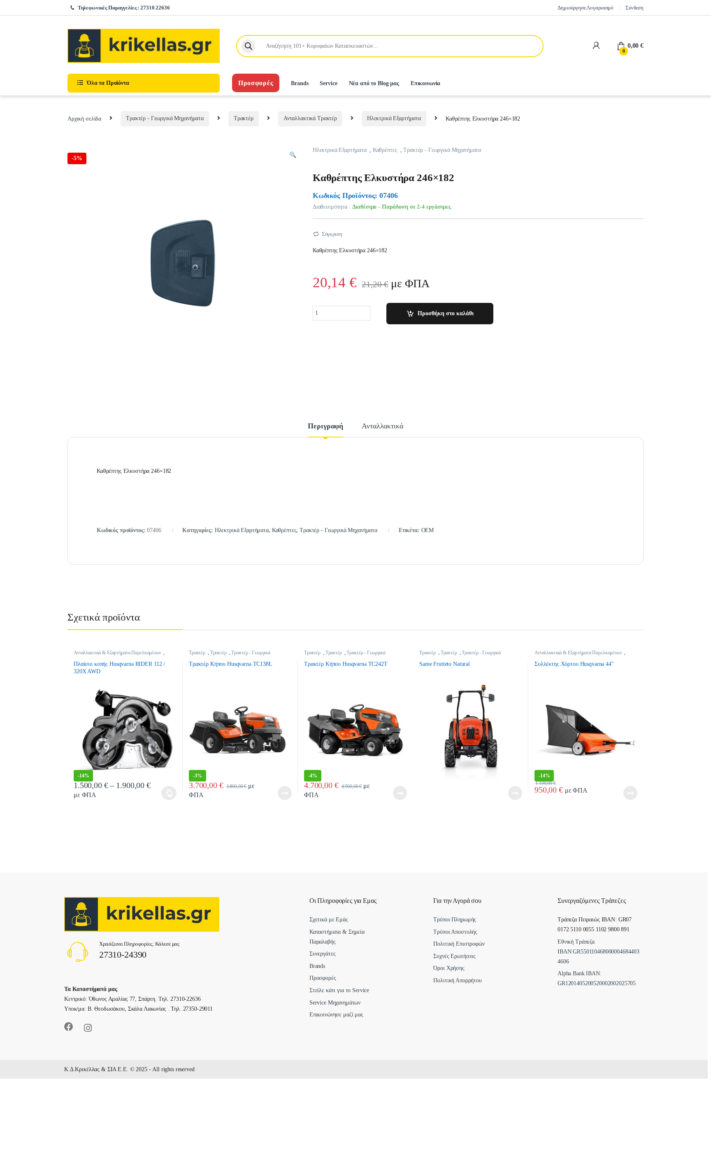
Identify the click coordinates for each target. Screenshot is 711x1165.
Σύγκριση (332, 234)
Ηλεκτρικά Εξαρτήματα (394, 118)
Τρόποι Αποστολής (455, 932)
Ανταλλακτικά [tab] (382, 426)
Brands (299, 83)
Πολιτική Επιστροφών (458, 944)
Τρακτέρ (243, 118)
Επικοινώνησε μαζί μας (336, 1015)
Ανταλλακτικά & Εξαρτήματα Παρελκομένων (117, 653)
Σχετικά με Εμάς (328, 919)
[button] (292, 155)
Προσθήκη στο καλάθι (446, 313)
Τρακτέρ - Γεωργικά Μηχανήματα (165, 118)
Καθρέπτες (385, 150)
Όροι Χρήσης (448, 968)
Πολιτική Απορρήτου (457, 980)
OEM (427, 530)
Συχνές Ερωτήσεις (454, 956)
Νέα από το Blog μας (374, 83)
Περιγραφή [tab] (325, 426)
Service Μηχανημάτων (334, 1003)
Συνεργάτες (322, 954)
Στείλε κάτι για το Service (339, 990)
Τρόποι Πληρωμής (454, 919)
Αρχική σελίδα (84, 118)
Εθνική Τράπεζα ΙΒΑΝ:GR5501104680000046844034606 (598, 952)
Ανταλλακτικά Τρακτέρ (310, 118)
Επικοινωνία (425, 83)
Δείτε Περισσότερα (507, 793)
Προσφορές (255, 82)
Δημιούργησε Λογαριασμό (585, 8)
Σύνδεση (634, 8)
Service (328, 83)
